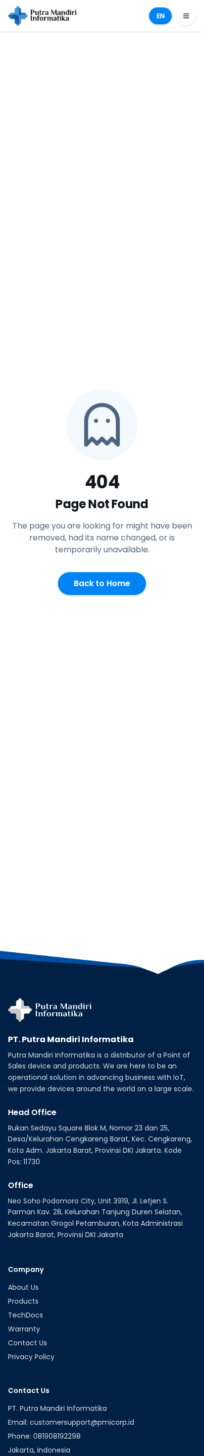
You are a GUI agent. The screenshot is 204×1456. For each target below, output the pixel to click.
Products (23, 1301)
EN (160, 16)
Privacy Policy (31, 1357)
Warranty (24, 1329)
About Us (23, 1287)
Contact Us (27, 1343)
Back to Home (102, 583)
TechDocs (25, 1315)
